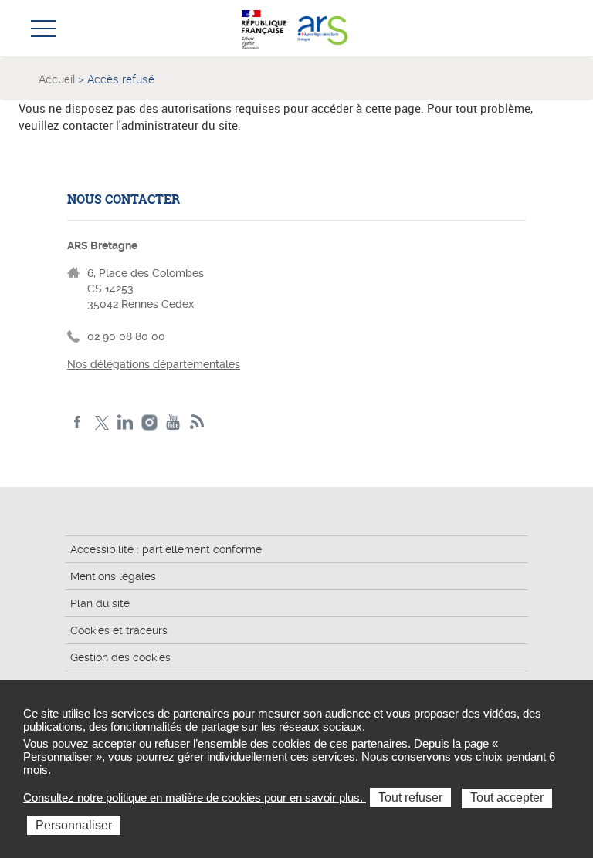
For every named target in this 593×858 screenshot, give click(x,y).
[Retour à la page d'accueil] (322, 27)
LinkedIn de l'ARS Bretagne (125, 422)
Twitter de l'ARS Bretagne (101, 422)
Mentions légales (113, 576)
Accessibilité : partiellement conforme (166, 549)
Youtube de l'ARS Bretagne (173, 422)
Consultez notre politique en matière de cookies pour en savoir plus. (194, 797)
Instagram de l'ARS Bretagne (149, 422)
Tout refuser (410, 797)
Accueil (57, 78)
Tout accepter (507, 797)
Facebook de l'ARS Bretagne (77, 422)
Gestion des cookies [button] (120, 657)
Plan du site (100, 603)
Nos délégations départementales (153, 364)
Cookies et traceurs (119, 630)
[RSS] (197, 422)
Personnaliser (74, 825)
